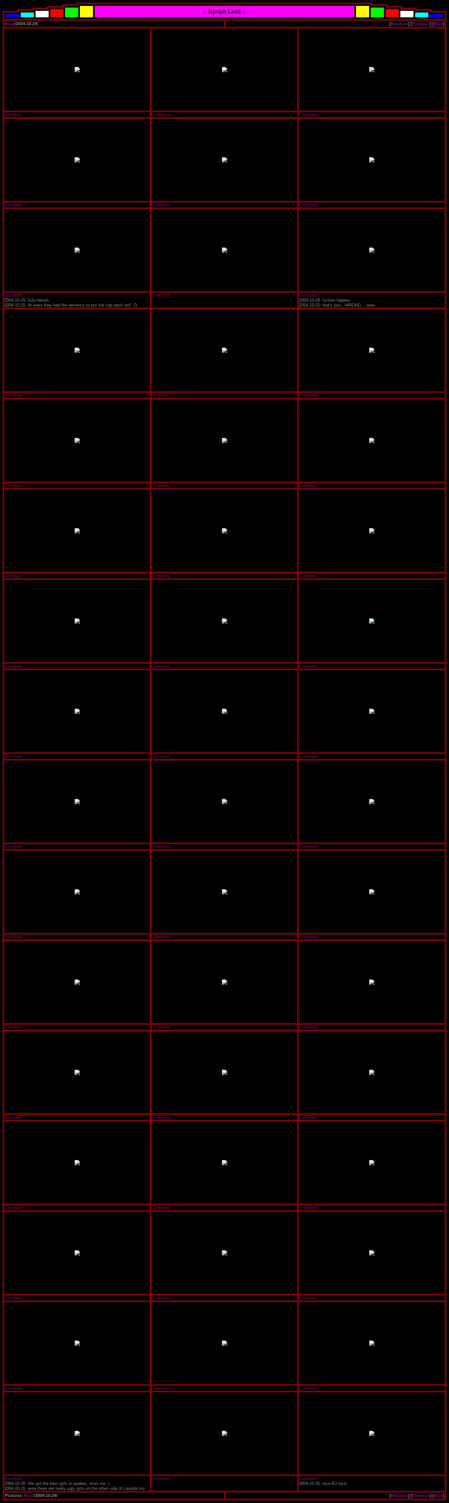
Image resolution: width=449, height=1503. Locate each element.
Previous (421, 23)
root (10, 23)
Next (438, 23)
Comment (13, 114)
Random (399, 23)
